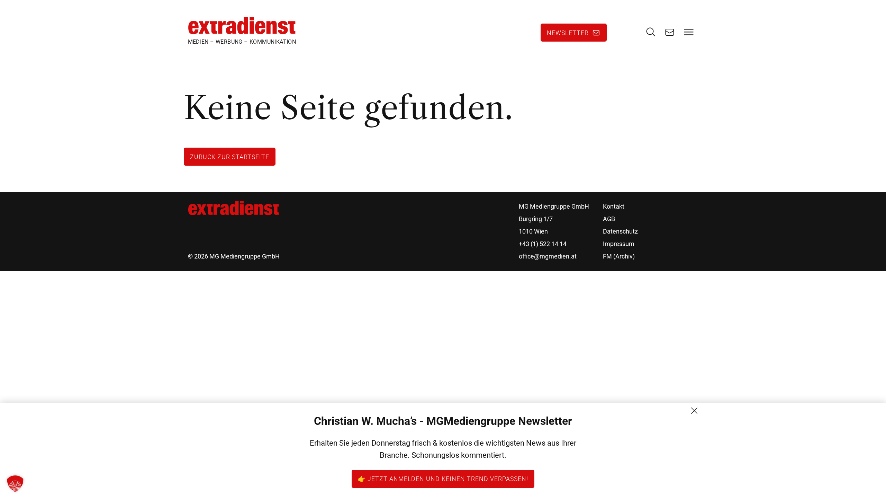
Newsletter (568, 32)
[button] (15, 484)
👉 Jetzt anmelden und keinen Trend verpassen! (443, 478)
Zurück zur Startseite (229, 156)
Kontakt (613, 206)
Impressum (618, 243)
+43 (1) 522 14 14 (543, 243)
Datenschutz (620, 231)
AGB (609, 218)
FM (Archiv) (619, 256)
